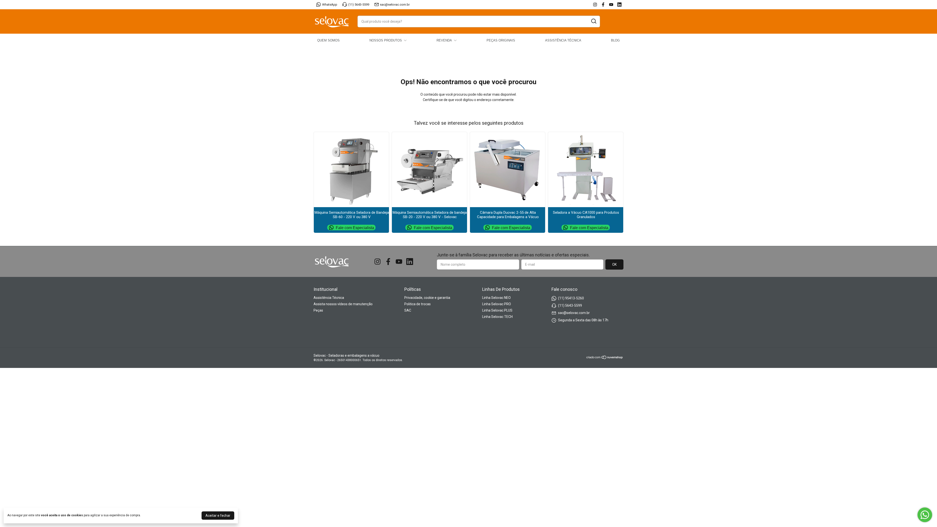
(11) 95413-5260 (571, 298)
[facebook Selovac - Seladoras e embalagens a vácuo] (603, 4)
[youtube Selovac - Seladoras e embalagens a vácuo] (611, 4)
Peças (318, 310)
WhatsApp (329, 4)
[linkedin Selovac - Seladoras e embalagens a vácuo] (619, 4)
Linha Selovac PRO (496, 304)
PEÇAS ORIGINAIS (501, 40)
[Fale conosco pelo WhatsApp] (924, 514)
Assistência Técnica (329, 298)
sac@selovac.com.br (395, 4)
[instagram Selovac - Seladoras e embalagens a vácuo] (595, 4)
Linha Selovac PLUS (497, 310)
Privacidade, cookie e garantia (427, 298)
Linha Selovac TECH (497, 317)
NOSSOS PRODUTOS (385, 40)
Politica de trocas (417, 304)
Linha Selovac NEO (496, 298)
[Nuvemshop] (604, 358)
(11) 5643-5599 (358, 4)
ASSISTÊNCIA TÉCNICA (563, 40)
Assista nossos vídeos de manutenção (343, 304)
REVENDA (444, 40)
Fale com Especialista (355, 227)
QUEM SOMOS (328, 40)
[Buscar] (593, 21)
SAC (407, 310)
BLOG (615, 40)
